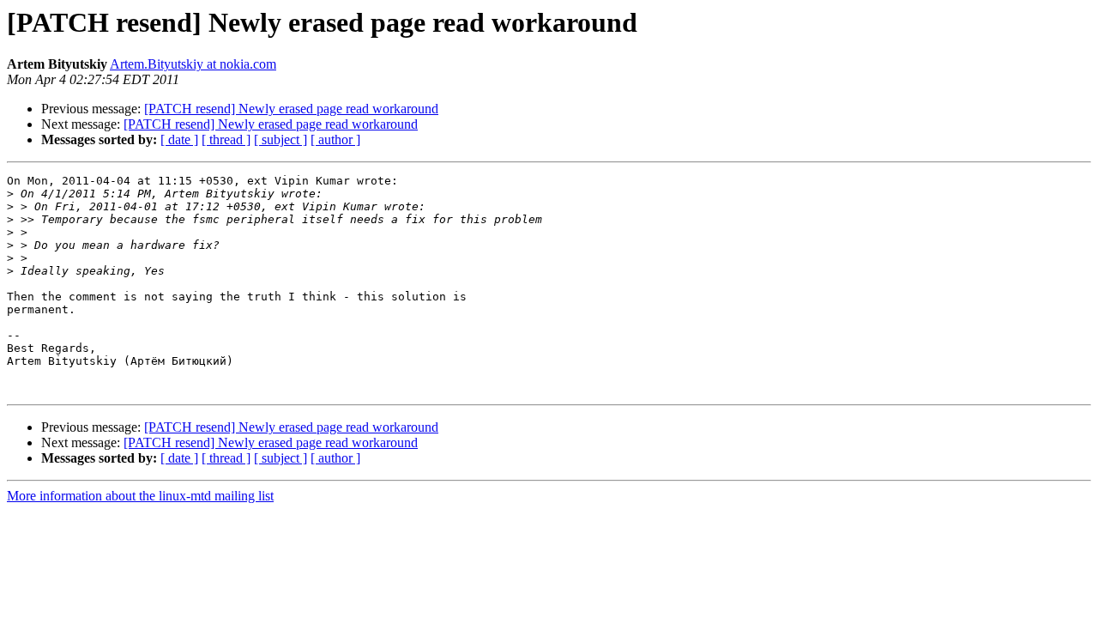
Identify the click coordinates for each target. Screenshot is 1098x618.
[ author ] (335, 139)
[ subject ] (280, 139)
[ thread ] (226, 139)
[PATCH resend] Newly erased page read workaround (291, 108)
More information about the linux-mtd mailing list (140, 495)
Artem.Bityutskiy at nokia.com (193, 64)
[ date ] (179, 139)
